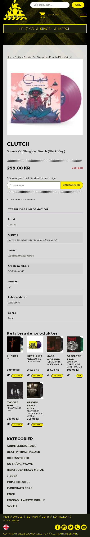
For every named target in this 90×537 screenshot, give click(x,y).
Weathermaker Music (21, 255)
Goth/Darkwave (20, 463)
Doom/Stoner (18, 458)
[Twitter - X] (70, 529)
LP (21, 29)
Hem (9, 57)
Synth (12, 506)
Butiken (32, 516)
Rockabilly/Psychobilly (26, 500)
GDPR (45, 516)
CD (31, 29)
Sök (78, 4)
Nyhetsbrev (11, 520)
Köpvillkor (60, 516)
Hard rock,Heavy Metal (25, 469)
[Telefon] (77, 529)
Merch (64, 29)
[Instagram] (64, 529)
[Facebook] (57, 529)
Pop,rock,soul (18, 482)
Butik (18, 57)
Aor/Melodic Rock (21, 445)
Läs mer (17, 376)
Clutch (12, 224)
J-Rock (12, 476)
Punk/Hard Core (19, 488)
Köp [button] (79, 376)
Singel (46, 29)
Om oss (17, 516)
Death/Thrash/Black (23, 452)
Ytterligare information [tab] (28, 209)
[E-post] (84, 529)
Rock (11, 494)
